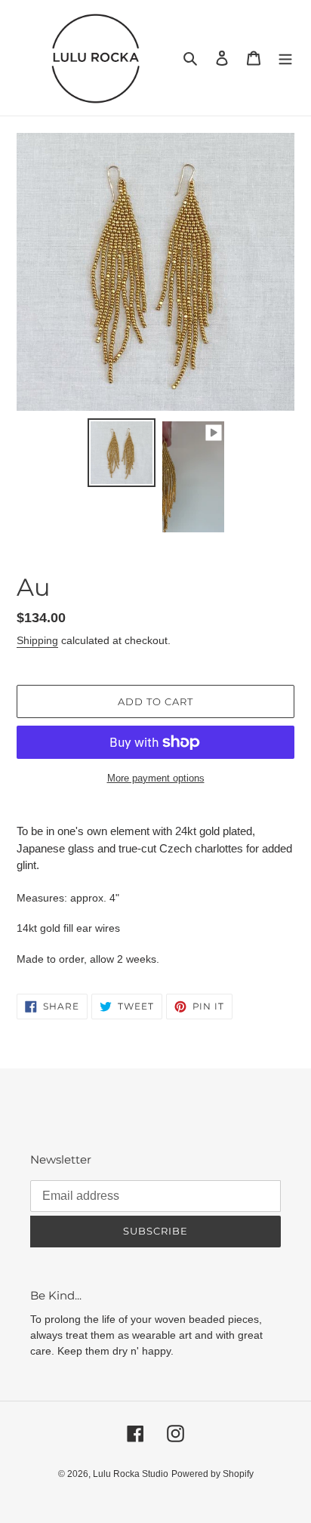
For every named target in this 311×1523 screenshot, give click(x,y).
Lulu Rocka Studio (130, 1474)
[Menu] (285, 58)
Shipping (37, 640)
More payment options (156, 778)
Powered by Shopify (212, 1474)
